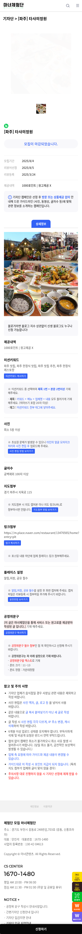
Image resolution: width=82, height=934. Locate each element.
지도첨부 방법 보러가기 (45, 509)
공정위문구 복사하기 (16, 632)
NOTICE (12, 900)
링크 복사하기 (12, 543)
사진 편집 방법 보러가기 (21, 451)
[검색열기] (67, 5)
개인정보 (34, 806)
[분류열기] (77, 5)
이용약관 (47, 806)
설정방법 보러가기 (19, 599)
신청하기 (41, 929)
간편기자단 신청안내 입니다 (22, 912)
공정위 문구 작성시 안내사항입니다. (27, 906)
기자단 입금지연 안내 (18, 917)
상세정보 (41, 224)
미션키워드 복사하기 (16, 376)
